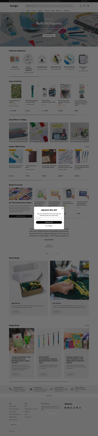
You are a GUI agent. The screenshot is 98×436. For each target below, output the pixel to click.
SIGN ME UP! (49, 222)
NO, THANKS (49, 225)
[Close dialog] (62, 208)
